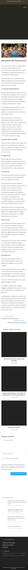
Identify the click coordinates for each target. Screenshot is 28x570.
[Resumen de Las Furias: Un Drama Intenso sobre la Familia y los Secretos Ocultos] (4, 502)
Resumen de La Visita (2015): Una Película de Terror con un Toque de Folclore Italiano (16, 518)
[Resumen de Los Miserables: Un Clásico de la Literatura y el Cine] (4, 510)
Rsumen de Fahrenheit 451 (14, 526)
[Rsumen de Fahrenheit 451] (4, 527)
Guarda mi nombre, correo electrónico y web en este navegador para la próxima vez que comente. (13, 467)
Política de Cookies (8, 545)
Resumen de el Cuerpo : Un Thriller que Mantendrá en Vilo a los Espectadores (14, 394)
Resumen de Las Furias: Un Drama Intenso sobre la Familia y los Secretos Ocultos (17, 502)
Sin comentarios (17, 505)
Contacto (5, 547)
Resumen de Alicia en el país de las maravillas (14, 359)
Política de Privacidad (9, 543)
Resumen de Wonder (14, 427)
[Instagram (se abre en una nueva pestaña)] (13, 3)
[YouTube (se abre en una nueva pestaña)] (15, 3)
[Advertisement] (14, 25)
